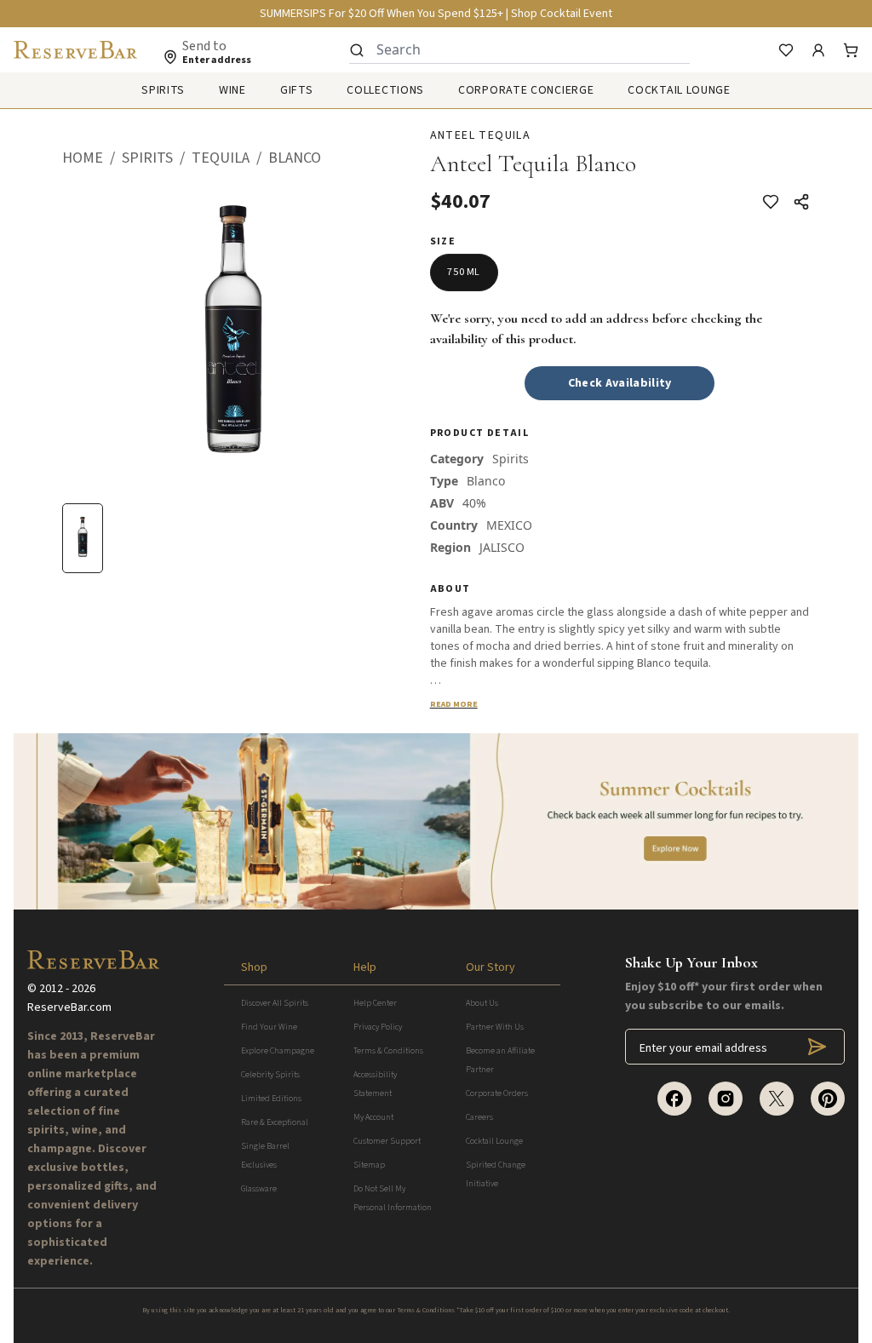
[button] (92, 158)
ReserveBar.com (69, 1007)
